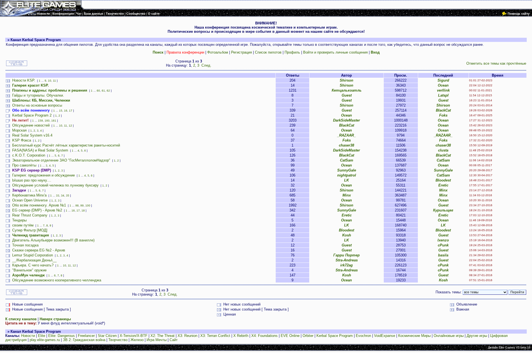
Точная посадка (25, 245)
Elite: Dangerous (61, 336)
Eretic (443, 185)
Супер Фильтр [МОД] (29, 230)
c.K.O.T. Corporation (28, 155)
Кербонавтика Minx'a (29, 195)
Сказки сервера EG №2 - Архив (38, 250)
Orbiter (308, 336)
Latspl (443, 95)
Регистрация (241, 52)
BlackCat (443, 110)
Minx (443, 190)
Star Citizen (107, 336)
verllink (443, 90)
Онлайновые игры (449, 336)
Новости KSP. (23, 80)
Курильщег (443, 210)
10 (49, 80)
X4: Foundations (264, 336)
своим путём (23, 225)
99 (82, 205)
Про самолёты (24, 165)
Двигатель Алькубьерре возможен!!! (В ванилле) (53, 240)
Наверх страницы (55, 319)
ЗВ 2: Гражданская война (84, 340)
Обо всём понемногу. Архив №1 (39, 205)
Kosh (346, 235)
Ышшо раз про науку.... (31, 180)
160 (47, 120)
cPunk (443, 245)
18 (83, 210)
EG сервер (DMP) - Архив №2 (37, 210)
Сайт (174, 340)
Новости (28, 336)
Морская (19, 130)
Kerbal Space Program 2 (32, 115)
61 (103, 90)
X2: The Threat (162, 336)
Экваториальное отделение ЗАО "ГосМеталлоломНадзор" (61, 160)
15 (60, 110)
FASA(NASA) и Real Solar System (40, 150)
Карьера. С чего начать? (32, 265)
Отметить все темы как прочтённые (496, 63)
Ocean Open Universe (30, 200)
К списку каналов (21, 319)
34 (62, 195)
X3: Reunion (187, 336)
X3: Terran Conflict (215, 336)
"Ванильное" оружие (29, 270)
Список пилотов (268, 52)
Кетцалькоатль (347, 90)
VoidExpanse (384, 336)
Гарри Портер (346, 255)
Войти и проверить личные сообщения (335, 52)
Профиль (292, 52)
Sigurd (443, 80)
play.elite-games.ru (45, 340)
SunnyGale (346, 170)
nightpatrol (346, 175)
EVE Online (290, 336)
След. (206, 65)
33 (57, 195)
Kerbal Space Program (334, 336)
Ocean (443, 85)
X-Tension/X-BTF (133, 336)
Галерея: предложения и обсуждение (43, 175)
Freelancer (86, 336)
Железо (137, 340)
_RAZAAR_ (346, 135)
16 (65, 110)
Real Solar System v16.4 (32, 135)
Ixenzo (443, 240)
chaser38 (346, 145)
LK (346, 180)
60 (98, 90)
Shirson (346, 80)
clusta (443, 150)
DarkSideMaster (346, 120)
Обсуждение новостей (31, 125)
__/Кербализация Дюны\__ (34, 260)
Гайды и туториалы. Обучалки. (38, 95)
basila (443, 255)
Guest (347, 95)
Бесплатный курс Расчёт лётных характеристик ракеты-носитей (66, 145)
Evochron (363, 336)
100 (87, 205)
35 (67, 195)
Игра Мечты (157, 340)
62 (108, 90)
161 (53, 120)
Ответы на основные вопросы (37, 105)
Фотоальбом (217, 52)
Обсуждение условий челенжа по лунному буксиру (55, 185)
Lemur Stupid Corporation (32, 255)
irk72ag (346, 265)
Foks (443, 115)
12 (70, 125)
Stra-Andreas (347, 260)
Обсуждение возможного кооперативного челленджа (56, 280)
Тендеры (19, 220)
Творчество (117, 340)
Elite (41, 336)
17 (70, 110)
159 (40, 120)
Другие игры (477, 336)
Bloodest (443, 180)
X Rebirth (240, 336)
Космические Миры (414, 336)
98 (77, 205)
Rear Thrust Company (29, 215)
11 (54, 80)
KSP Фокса (21, 140)
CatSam (346, 160)
